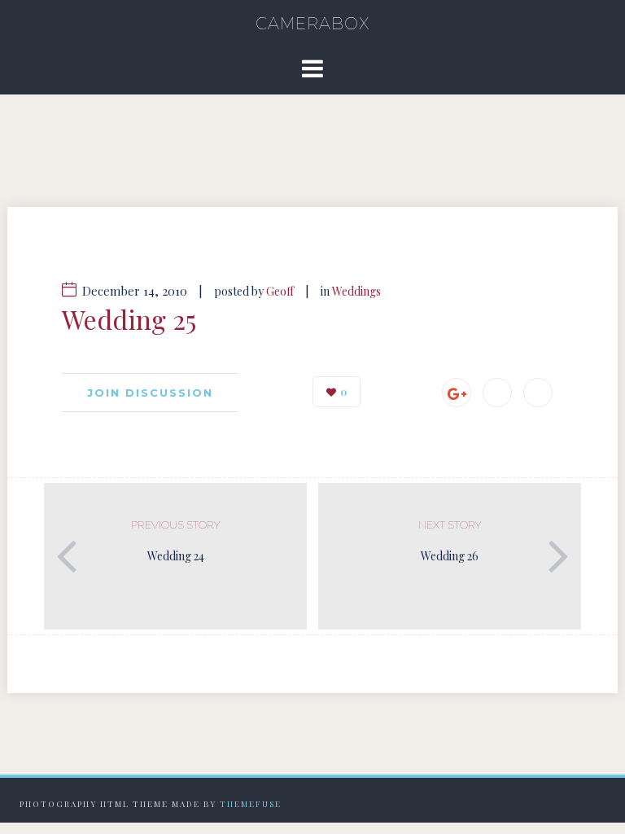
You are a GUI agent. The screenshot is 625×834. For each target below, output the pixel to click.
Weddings (356, 291)
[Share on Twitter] (538, 392)
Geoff (280, 291)
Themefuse (251, 804)
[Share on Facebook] (497, 392)
